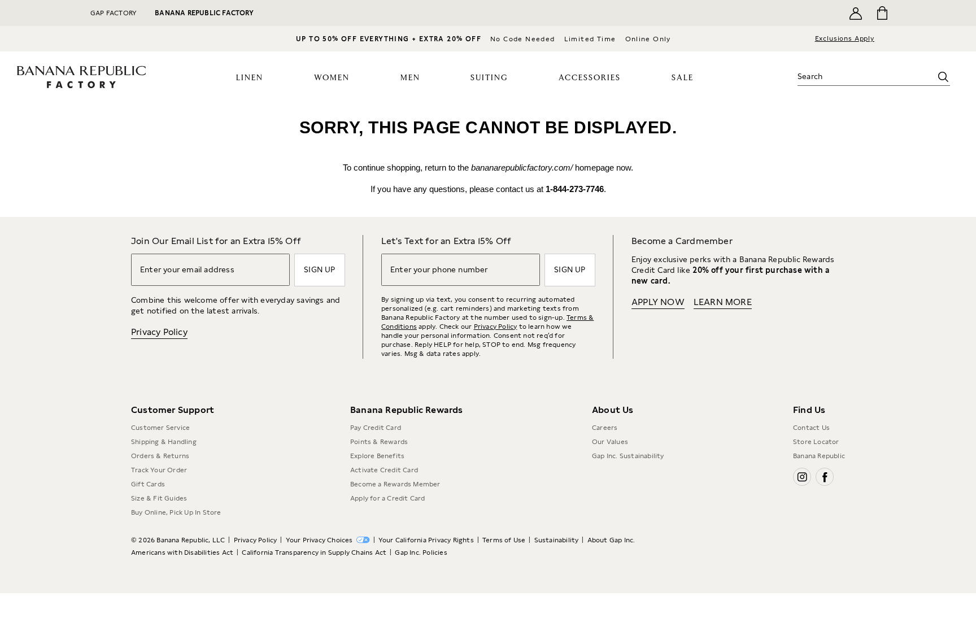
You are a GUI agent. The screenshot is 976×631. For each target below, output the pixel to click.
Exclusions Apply (844, 38)
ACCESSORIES (590, 78)
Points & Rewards (379, 442)
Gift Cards (148, 484)
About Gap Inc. (611, 540)
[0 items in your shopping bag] (881, 13)
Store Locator (816, 442)
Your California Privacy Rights (426, 540)
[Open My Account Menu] (856, 13)
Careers (604, 428)
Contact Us (811, 428)
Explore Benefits (377, 456)
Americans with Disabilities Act (182, 552)
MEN (410, 78)
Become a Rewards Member (395, 484)
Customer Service (160, 428)
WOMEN (332, 78)
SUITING (489, 78)
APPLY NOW (658, 302)
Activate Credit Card (384, 470)
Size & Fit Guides (159, 498)
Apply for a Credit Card (387, 498)
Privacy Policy (159, 332)
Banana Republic (819, 456)
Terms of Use (503, 540)
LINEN (249, 78)
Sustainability (556, 540)
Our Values (610, 442)
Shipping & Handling (164, 442)
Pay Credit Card (375, 428)
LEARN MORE (723, 302)
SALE (683, 78)
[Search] (943, 77)
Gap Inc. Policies (421, 552)
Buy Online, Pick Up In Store (176, 512)
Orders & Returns (160, 456)
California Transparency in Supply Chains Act (314, 552)
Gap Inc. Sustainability (628, 456)
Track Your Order (159, 470)
